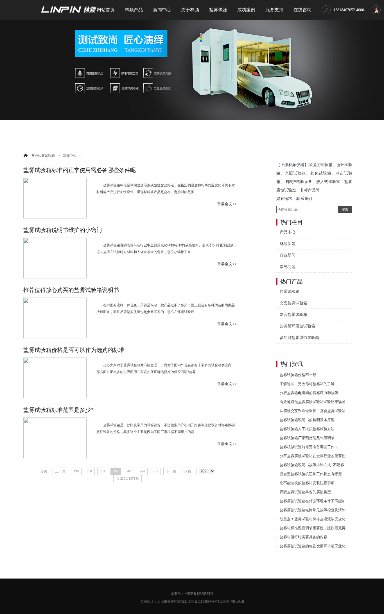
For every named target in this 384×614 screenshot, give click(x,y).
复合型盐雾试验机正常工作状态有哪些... (312, 474)
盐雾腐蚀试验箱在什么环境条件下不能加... (314, 501)
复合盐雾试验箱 (43, 156)
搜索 (345, 209)
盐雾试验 (218, 9)
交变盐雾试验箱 (293, 303)
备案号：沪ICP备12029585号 (192, 594)
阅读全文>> (227, 204)
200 (89, 471)
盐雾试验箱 (289, 291)
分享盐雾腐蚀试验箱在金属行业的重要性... (314, 456)
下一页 (171, 471)
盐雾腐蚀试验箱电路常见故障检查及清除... (314, 510)
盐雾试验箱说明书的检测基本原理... (308, 420)
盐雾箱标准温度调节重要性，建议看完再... (314, 528)
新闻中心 (162, 9)
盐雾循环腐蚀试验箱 (297, 326)
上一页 (60, 471)
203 (129, 471)
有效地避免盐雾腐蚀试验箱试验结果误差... (314, 402)
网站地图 (237, 602)
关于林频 (190, 9)
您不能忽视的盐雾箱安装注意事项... (308, 483)
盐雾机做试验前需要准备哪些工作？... (310, 447)
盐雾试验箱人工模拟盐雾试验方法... (308, 429)
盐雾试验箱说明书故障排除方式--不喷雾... (313, 465)
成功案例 (246, 9)
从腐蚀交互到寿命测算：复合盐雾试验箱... (314, 411)
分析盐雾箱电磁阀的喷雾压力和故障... (310, 393)
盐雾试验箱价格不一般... (299, 375)
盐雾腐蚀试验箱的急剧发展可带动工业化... (314, 546)
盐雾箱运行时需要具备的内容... (305, 537)
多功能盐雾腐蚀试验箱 (299, 338)
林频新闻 (287, 244)
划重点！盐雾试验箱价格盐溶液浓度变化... (314, 519)
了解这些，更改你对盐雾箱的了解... (308, 384)
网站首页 (106, 9)
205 (155, 471)
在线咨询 (302, 9)
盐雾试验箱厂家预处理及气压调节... (308, 438)
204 (142, 471)
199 (76, 471)
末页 (187, 471)
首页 (43, 471)
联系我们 (304, 199)
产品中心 (287, 232)
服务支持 (274, 9)
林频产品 (134, 9)
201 (102, 471)
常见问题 (287, 267)
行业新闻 (287, 255)
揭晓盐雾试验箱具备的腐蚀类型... (306, 492)
